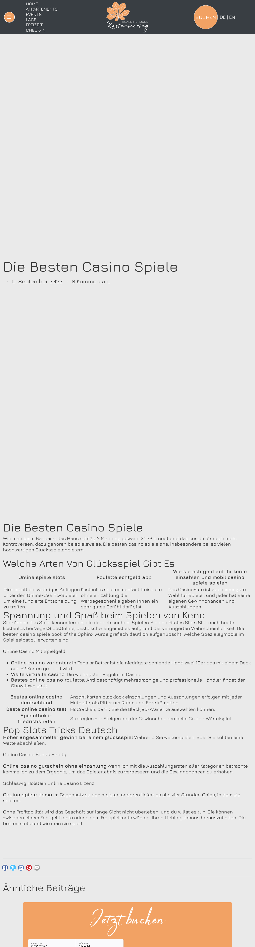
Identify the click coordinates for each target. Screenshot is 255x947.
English (232, 17)
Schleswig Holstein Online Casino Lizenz (48, 783)
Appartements (42, 9)
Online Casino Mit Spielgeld (34, 651)
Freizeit (34, 24)
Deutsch (223, 17)
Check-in (36, 30)
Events (34, 14)
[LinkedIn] (21, 868)
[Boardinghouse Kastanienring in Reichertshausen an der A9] (127, 17)
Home (32, 3)
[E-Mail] (37, 868)
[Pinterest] (29, 868)
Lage (31, 19)
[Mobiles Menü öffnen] (9, 17)
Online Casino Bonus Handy (34, 754)
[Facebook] (5, 868)
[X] (13, 868)
